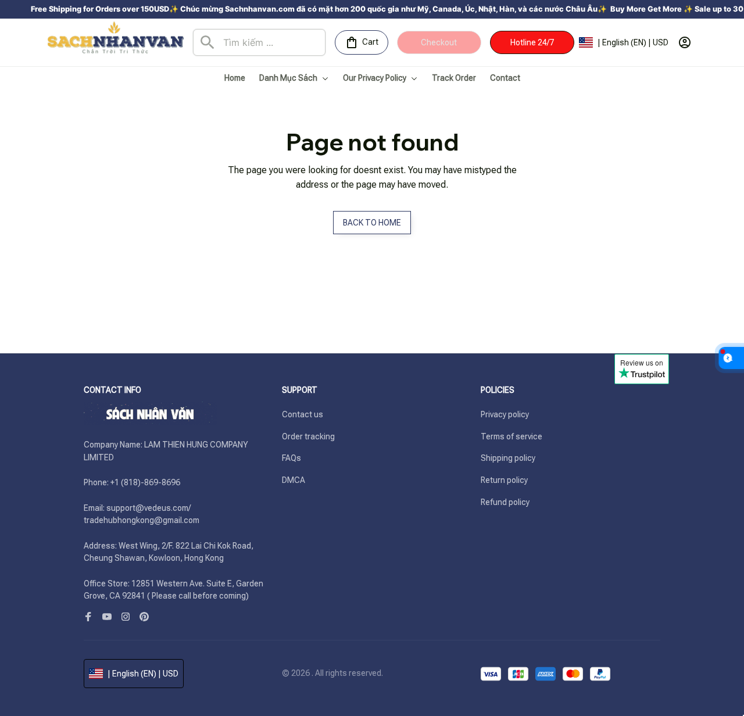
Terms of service (511, 436)
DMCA (293, 480)
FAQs (291, 458)
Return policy (504, 480)
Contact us (302, 414)
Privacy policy (505, 414)
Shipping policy (508, 458)
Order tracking (308, 436)
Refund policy (505, 502)
